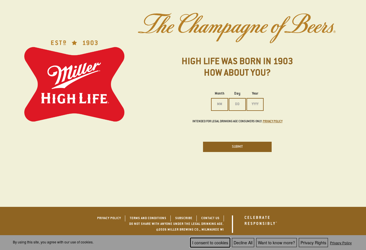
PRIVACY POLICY (109, 218)
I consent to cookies (210, 242)
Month (219, 94)
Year (255, 94)
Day (237, 94)
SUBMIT (237, 147)
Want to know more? (276, 242)
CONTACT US (210, 218)
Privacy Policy (341, 242)
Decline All (243, 242)
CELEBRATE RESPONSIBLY (263, 221)
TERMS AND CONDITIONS (148, 218)
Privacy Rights (313, 242)
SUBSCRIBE (183, 218)
